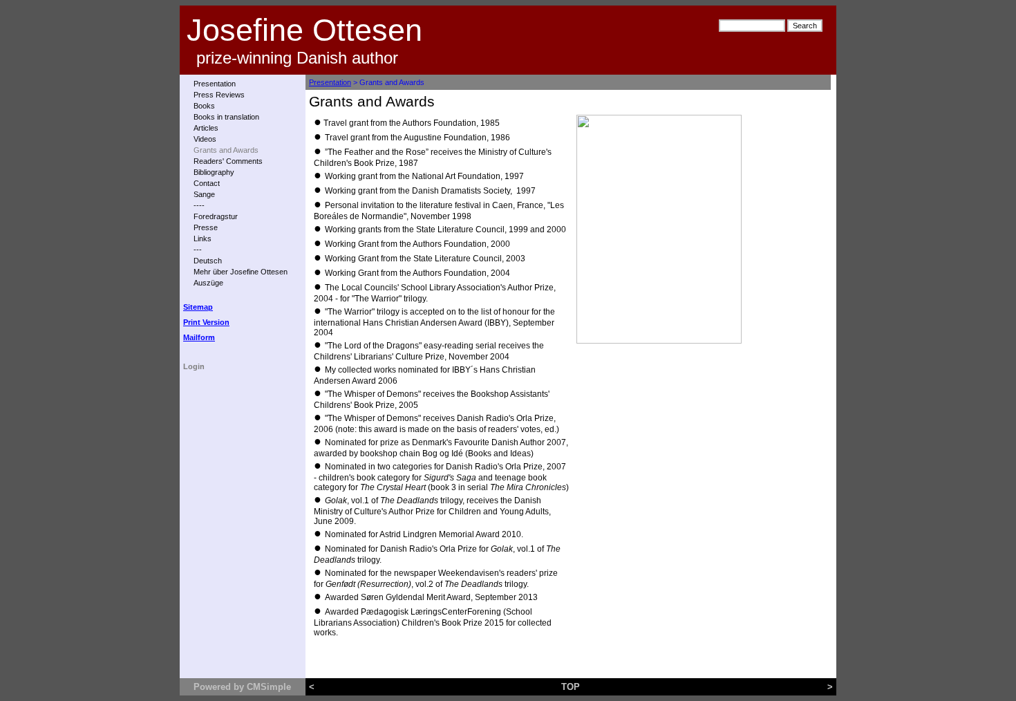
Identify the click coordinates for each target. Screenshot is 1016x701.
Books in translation (226, 117)
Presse (206, 227)
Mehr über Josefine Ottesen (241, 272)
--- (198, 249)
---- (199, 205)
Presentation (215, 84)
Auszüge (208, 283)
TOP (570, 687)
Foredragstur (216, 216)
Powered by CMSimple (242, 687)
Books (204, 106)
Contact (207, 183)
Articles (206, 128)
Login (194, 366)
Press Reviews (219, 95)
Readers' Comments (228, 161)
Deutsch (208, 260)
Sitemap (198, 307)
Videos (205, 139)
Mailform (199, 337)
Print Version (206, 322)
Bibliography (214, 172)
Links (202, 238)
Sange (204, 194)
